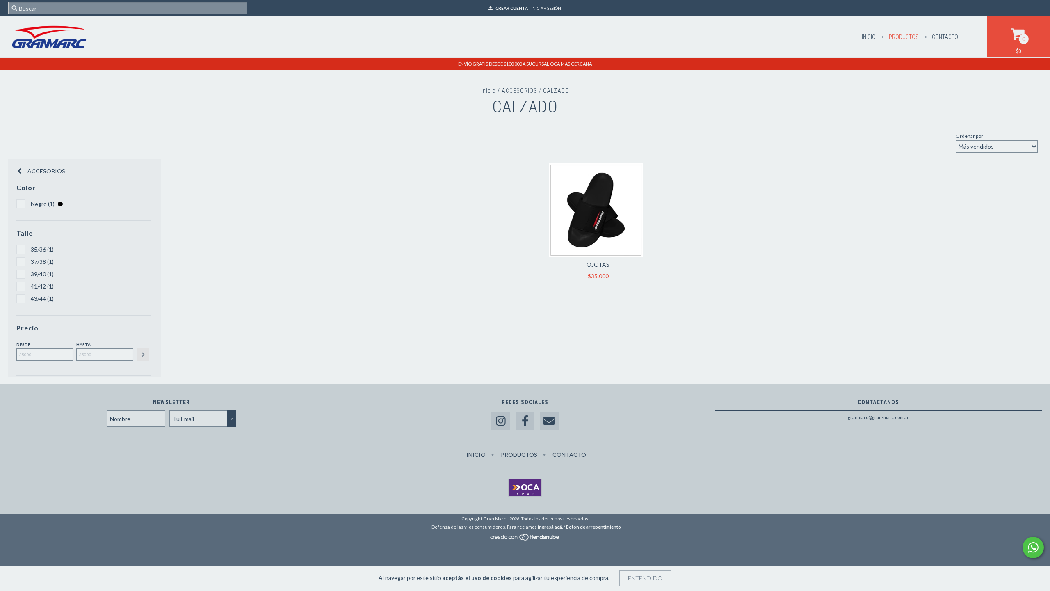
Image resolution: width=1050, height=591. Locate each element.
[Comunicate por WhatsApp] (1033, 547)
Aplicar (143, 354)
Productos (903, 37)
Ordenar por (969, 136)
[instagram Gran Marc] (500, 421)
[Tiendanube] (525, 539)
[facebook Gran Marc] (525, 421)
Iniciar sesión (546, 8)
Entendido (645, 578)
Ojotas (598, 264)
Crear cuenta (511, 8)
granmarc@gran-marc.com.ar (878, 417)
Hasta (83, 344)
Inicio (869, 37)
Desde (23, 344)
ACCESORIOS (519, 90)
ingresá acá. (550, 526)
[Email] (549, 421)
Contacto (944, 37)
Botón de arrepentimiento (593, 526)
